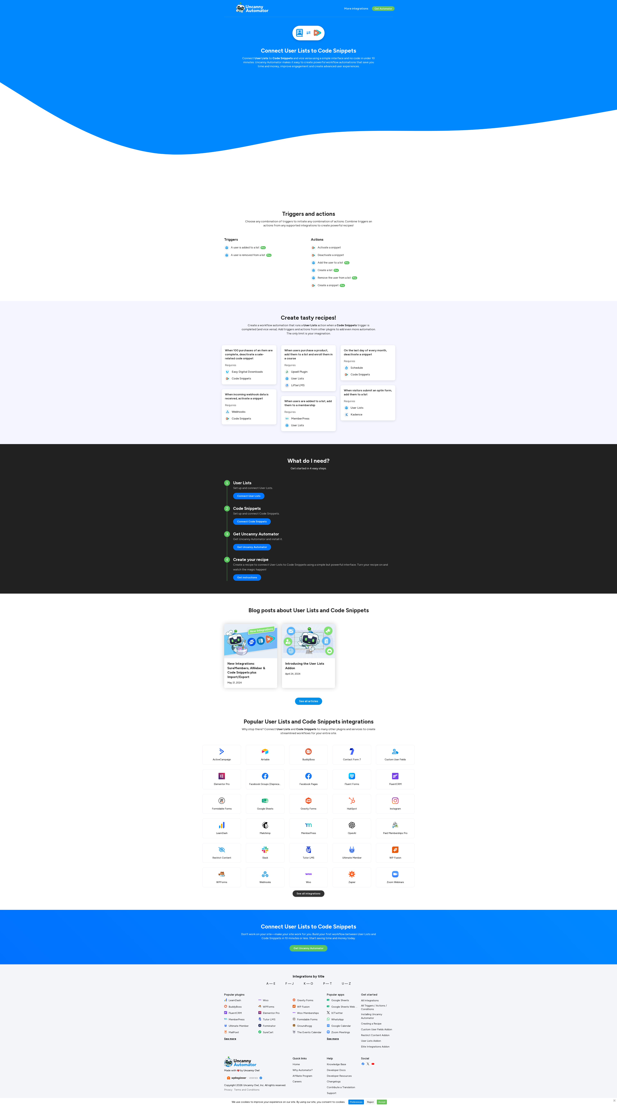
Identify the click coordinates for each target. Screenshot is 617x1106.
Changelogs (334, 1081)
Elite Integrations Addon (375, 1046)
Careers (297, 1081)
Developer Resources (339, 1075)
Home (296, 1064)
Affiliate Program (302, 1075)
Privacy (228, 1089)
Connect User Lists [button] (248, 495)
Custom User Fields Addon (376, 1029)
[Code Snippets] (317, 33)
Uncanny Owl (251, 1070)
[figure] (226, 247)
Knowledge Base (336, 1064)
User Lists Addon (371, 1040)
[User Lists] (299, 33)
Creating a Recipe (371, 1023)
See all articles (308, 701)
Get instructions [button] (247, 577)
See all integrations (308, 893)
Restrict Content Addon (375, 1035)
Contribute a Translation (341, 1087)
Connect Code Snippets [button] (252, 521)
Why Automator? (303, 1070)
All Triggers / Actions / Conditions (374, 1007)
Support (331, 1093)
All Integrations (370, 1000)
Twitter (368, 1064)
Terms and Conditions (246, 1089)
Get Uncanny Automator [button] (252, 547)
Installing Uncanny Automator (371, 1016)
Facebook (363, 1064)
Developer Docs (336, 1070)
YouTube (373, 1064)
